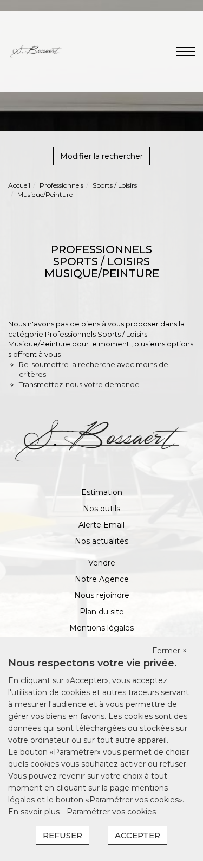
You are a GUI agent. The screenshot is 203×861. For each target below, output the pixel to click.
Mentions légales (101, 628)
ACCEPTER (137, 835)
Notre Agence (102, 579)
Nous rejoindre (101, 595)
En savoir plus (35, 812)
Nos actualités (101, 541)
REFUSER (62, 835)
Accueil (19, 185)
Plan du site (102, 611)
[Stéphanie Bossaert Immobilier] (36, 51)
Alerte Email (101, 525)
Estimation (101, 492)
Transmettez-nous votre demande (79, 384)
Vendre (101, 563)
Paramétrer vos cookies (111, 812)
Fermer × (169, 651)
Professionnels (61, 185)
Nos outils (101, 508)
